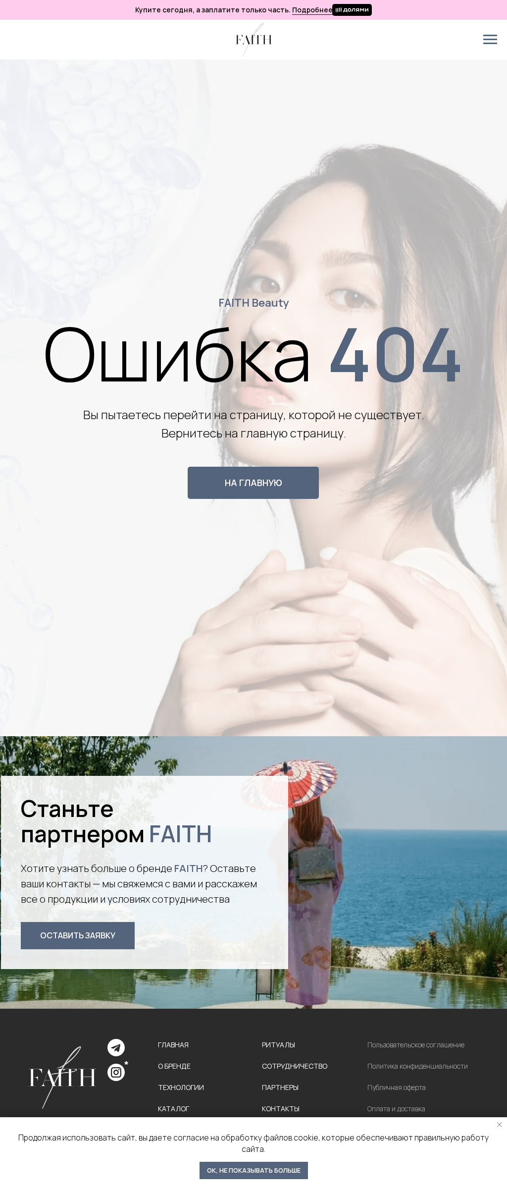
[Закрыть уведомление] (500, 1125)
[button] (78, 935)
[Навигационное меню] (490, 40)
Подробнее (312, 9)
